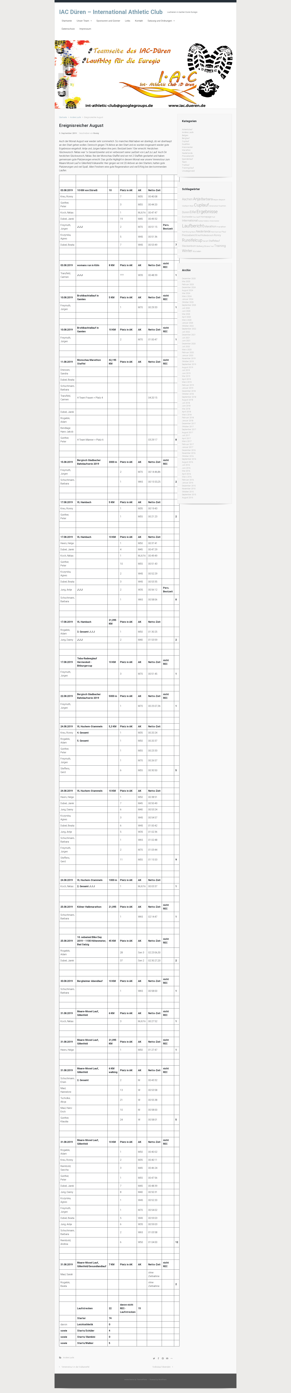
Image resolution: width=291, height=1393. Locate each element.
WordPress (162, 1380)
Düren (185, 212)
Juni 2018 (186, 406)
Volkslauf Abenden (161, 1367)
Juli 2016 (186, 465)
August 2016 (187, 462)
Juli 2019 (186, 370)
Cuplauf (185, 141)
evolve (126, 1380)
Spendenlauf (187, 159)
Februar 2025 (188, 284)
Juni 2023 (186, 311)
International (190, 220)
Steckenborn (189, 246)
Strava (207, 246)
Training (220, 246)
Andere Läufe (75, 117)
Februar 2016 (188, 480)
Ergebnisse (207, 211)
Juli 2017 (186, 435)
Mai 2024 (186, 293)
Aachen (187, 199)
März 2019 (186, 382)
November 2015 (188, 488)
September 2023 (189, 305)
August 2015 (187, 497)
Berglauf (185, 138)
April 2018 (186, 411)
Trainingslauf (188, 168)
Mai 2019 (186, 376)
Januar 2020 (187, 355)
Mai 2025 (186, 281)
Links (127, 20)
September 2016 (189, 459)
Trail (212, 246)
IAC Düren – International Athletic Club (111, 12)
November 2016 (188, 453)
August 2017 (187, 432)
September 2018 (189, 397)
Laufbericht (193, 225)
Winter (187, 251)
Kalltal (200, 221)
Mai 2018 (186, 409)
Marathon (186, 150)
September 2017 (189, 429)
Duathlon (186, 144)
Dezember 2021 (189, 335)
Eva (194, 217)
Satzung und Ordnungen (160, 20)
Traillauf (185, 165)
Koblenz (206, 221)
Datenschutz (68, 28)
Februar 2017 (188, 444)
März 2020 (186, 349)
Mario (193, 232)
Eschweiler (187, 216)
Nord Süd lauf (216, 232)
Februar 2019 (188, 385)
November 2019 (188, 358)
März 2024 (186, 296)
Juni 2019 (186, 373)
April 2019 (186, 379)
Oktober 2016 (188, 456)
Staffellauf (214, 240)
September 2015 (189, 494)
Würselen (197, 251)
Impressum (85, 28)
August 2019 (187, 367)
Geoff (198, 217)
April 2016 (186, 474)
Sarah (205, 241)
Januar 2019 (187, 388)
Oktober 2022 (188, 326)
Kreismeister (187, 147)
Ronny (96, 133)
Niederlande (187, 153)
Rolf (199, 235)
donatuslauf (213, 206)
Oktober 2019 (188, 361)
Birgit (192, 206)
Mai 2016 (186, 471)
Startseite (67, 20)
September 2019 (189, 364)
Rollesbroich (207, 235)
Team (184, 162)
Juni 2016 (186, 468)
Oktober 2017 (188, 426)
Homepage (206, 216)
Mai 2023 (186, 314)
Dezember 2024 (189, 287)
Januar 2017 (187, 447)
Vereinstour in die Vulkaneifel (75, 1367)
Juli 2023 (186, 308)
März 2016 (186, 477)
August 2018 (187, 400)
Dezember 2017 (189, 423)
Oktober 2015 (188, 491)
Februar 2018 (188, 417)
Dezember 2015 (189, 486)
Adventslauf (187, 129)
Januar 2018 (187, 420)
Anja (197, 199)
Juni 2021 (186, 340)
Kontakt (139, 20)
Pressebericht (188, 156)
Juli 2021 (186, 338)
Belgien (185, 135)
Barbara (207, 199)
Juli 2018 (186, 403)
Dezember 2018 (189, 391)
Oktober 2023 (188, 302)
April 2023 (186, 317)
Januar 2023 (187, 323)
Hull (213, 217)
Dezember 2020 (189, 343)
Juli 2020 (186, 346)
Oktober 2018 (188, 394)
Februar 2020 (188, 352)
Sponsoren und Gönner (108, 20)
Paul (224, 232)
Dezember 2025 (189, 278)
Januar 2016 (187, 483)
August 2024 (187, 290)
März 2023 (186, 320)
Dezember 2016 (189, 450)
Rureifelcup (192, 240)
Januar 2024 (187, 299)
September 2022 (189, 329)
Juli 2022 (186, 332)
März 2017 (186, 441)
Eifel (193, 212)
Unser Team (83, 20)
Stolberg (200, 246)
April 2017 (186, 438)
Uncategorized (188, 171)
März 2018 (186, 415)
